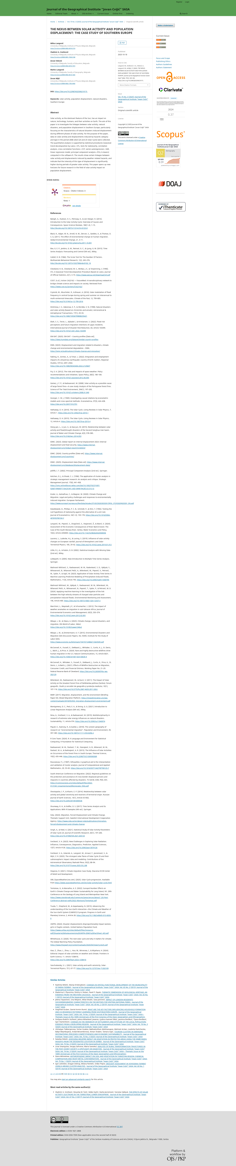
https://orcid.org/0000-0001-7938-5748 (62, 57)
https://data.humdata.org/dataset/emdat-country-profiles (74, 339)
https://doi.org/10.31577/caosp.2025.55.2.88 (68, 865)
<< (51, 1074)
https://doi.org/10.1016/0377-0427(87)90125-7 (90, 768)
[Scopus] (171, 139)
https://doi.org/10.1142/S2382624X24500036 (87, 533)
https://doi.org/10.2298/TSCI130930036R (80, 756)
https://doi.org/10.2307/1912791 (63, 404)
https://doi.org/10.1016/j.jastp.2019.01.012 (94, 544)
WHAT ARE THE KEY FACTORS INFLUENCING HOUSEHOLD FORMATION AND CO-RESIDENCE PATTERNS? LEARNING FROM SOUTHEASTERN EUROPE (100, 1010)
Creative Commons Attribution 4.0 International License (132, 140)
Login (187, 2)
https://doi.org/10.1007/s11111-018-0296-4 (76, 733)
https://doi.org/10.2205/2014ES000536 (66, 801)
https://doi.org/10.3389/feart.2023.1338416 (68, 960)
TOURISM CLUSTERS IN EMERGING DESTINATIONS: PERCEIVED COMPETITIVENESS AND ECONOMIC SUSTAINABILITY (99, 1032)
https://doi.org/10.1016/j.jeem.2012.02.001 (68, 615)
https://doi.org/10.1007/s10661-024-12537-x (82, 601)
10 (69, 1074)
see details (76, 205)
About (74, 13)
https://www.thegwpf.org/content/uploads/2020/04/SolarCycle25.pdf (79, 945)
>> (87, 1074)
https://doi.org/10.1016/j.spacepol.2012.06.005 (69, 378)
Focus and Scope (163, 58)
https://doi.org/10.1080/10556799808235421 (68, 316)
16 (83, 1074)
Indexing (130, 13)
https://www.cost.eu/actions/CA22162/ (66, 286)
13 (76, 1074)
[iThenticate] (171, 211)
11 (71, 1074)
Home (49, 13)
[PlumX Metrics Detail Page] (54, 192)
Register (179, 2)
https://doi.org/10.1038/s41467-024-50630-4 (68, 657)
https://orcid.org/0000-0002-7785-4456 (62, 83)
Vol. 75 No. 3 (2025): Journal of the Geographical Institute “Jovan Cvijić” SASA (95, 22)
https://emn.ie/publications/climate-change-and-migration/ (75, 351)
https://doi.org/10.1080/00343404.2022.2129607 (70, 366)
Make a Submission (165, 25)
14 (78, 1074)
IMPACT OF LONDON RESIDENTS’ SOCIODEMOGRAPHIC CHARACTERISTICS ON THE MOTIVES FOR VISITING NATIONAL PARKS (94, 1000)
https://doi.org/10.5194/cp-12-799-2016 (66, 301)
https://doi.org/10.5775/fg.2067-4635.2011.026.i (78, 689)
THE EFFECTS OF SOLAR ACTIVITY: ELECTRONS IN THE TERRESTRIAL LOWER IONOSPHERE (101, 1093)
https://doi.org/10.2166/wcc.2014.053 (65, 436)
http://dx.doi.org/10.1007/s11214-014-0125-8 (69, 228)
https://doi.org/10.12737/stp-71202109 (92, 968)
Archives (61, 22)
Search (184, 13)
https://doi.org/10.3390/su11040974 (90, 721)
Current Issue (103, 13)
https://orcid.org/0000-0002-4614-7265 (62, 75)
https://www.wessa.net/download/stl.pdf (93, 275)
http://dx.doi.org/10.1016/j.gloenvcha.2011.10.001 (71, 243)
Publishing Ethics (163, 61)
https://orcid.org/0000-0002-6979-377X (62, 48)
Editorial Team (61, 13)
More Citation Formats (128, 85)
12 (73, 1074)
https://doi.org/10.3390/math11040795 (93, 580)
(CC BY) (120, 1126)
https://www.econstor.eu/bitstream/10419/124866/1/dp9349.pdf (77, 642)
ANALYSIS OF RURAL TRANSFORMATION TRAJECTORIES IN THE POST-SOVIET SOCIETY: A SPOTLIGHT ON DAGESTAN (100, 1047)
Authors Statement (164, 67)
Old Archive (87, 13)
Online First (117, 13)
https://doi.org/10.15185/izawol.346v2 (66, 627)
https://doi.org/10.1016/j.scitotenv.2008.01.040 (69, 392)
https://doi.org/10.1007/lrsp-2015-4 (75, 421)
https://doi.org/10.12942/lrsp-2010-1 (73, 413)
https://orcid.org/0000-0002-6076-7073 (62, 66)
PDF (123, 43)
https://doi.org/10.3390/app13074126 (81, 847)
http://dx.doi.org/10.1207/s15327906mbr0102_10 (70, 263)
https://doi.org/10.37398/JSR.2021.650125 (67, 836)
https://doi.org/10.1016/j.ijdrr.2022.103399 (68, 331)
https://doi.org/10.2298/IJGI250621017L (71, 91)
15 (81, 1074)
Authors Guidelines (164, 64)
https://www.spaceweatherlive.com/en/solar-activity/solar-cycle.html (83, 883)
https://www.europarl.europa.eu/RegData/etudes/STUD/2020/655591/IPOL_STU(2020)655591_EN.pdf (92, 503)
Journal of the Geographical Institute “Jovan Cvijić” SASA (88, 9)
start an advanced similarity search (76, 1079)
